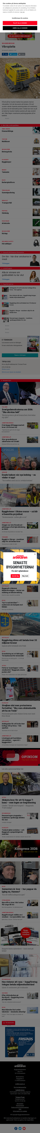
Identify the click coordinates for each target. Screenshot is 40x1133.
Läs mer (22, 12)
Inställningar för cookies (20, 18)
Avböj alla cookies (20, 28)
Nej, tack (25, 576)
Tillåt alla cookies (20, 23)
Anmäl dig (15, 576)
